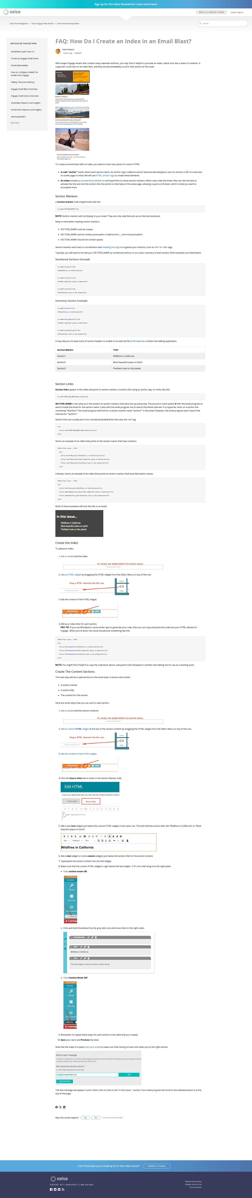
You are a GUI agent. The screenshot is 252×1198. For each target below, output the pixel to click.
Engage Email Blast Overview (24, 89)
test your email (92, 1047)
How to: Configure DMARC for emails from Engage (24, 73)
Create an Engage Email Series (25, 58)
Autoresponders (18, 116)
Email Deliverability (19, 65)
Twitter (55, 1189)
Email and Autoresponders (68, 23)
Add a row (65, 556)
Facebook (51, 1189)
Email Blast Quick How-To (22, 51)
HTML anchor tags (105, 175)
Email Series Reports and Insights (26, 109)
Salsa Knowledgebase (19, 23)
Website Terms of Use (193, 1184)
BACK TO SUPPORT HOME (211, 12)
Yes (85, 1117)
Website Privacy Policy (193, 1181)
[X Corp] (60, 1107)
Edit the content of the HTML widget (78, 753)
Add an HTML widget (71, 574)
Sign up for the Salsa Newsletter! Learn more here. (126, 4)
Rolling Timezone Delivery (23, 82)
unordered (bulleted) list (93, 180)
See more (14, 122)
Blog (63, 1189)
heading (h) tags (111, 247)
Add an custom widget (75, 728)
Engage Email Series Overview (25, 95)
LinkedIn (59, 1189)
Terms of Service (195, 1187)
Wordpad (137, 341)
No (95, 1117)
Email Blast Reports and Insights (25, 102)
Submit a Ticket (157, 1165)
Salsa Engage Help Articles (43, 23)
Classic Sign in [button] (237, 12)
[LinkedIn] (64, 1107)
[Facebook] (56, 1107)
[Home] (59, 1181)
